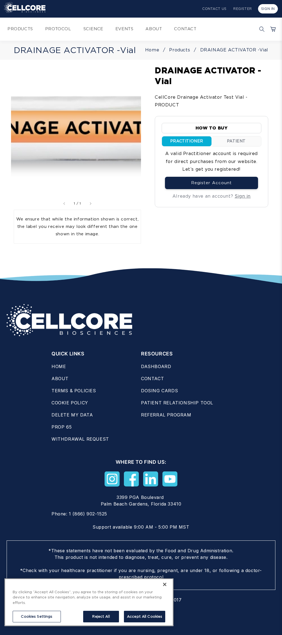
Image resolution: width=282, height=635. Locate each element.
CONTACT (152, 378)
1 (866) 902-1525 (88, 514)
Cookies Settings (36, 616)
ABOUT (60, 378)
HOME (58, 366)
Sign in (243, 196)
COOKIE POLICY (69, 402)
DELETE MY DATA (72, 415)
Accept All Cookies (144, 616)
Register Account (211, 182)
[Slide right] (90, 204)
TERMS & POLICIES (73, 390)
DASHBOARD (156, 366)
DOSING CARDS (159, 390)
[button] (260, 29)
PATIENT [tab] (236, 141)
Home (152, 50)
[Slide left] (64, 204)
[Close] (165, 584)
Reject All (101, 616)
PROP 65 (61, 427)
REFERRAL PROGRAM (166, 415)
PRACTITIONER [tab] (186, 141)
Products (179, 50)
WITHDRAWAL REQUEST (80, 439)
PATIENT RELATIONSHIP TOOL (177, 402)
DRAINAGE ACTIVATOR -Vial (234, 50)
